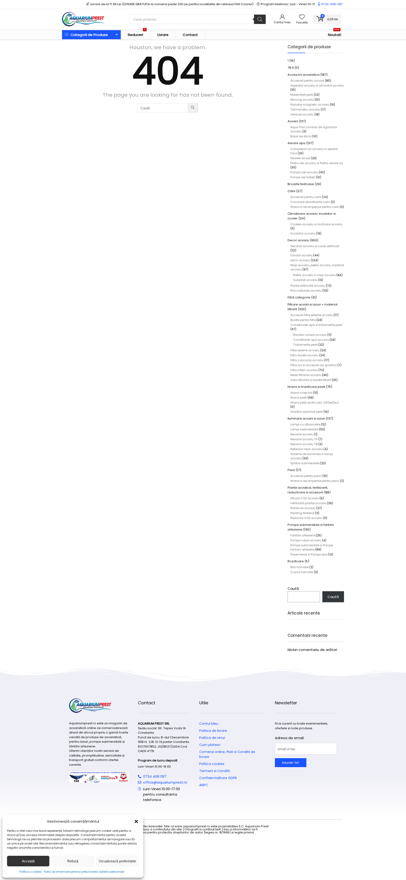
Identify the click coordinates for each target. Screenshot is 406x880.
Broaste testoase (301, 184)
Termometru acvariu (305, 109)
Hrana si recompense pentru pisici (314, 481)
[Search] (260, 19)
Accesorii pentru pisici (306, 476)
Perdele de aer (300, 158)
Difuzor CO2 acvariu (304, 498)
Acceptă (28, 861)
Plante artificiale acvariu (307, 286)
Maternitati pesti (301, 95)
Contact (190, 34)
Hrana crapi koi (301, 393)
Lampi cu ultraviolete (305, 424)
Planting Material (302, 513)
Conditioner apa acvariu (311, 340)
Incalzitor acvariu (303, 233)
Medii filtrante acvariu (305, 375)
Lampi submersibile (304, 429)
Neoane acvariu (301, 434)
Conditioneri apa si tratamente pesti (316, 325)
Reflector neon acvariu (306, 449)
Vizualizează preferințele (117, 861)
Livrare (162, 34)
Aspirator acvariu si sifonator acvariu (317, 85)
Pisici (291, 470)
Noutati (334, 33)
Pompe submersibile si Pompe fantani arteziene (311, 547)
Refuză (72, 861)
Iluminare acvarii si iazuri (306, 418)
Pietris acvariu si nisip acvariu (314, 275)
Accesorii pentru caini (305, 197)
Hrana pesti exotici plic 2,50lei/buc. (315, 402)
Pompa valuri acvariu (305, 540)
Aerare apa (296, 143)
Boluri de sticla (301, 136)
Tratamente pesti (305, 345)
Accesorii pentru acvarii (307, 81)
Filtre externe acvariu (305, 350)
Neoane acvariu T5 (304, 439)
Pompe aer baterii (302, 177)
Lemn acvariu (300, 260)
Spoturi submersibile (305, 463)
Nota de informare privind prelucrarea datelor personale (84, 872)
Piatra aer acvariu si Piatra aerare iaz (316, 163)
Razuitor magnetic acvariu (309, 105)
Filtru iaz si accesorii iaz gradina (313, 365)
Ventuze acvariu (302, 114)
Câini (291, 191)
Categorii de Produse (89, 34)
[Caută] (192, 107)
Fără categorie (299, 297)
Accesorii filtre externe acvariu (311, 315)
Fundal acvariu (301, 255)
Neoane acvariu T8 (304, 444)
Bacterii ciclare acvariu (310, 335)
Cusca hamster (301, 572)
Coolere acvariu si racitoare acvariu (316, 224)
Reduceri (137, 33)
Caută (293, 588)
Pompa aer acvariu (304, 172)
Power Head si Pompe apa (309, 554)
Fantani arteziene (302, 535)
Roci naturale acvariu (306, 291)
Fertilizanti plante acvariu (308, 503)
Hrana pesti (298, 398)
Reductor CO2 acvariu (306, 518)
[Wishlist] (302, 17)
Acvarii (293, 121)
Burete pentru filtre (303, 320)
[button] (136, 821)
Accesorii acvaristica (304, 74)
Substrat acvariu (305, 280)
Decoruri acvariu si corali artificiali (314, 246)
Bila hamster (299, 567)
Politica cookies (31, 872)
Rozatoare (296, 561)
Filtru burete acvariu (304, 355)
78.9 (291, 67)
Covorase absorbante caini (310, 202)
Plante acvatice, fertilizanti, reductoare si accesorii (308, 490)
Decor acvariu (298, 240)
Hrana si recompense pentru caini (314, 207)
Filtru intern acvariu (304, 370)
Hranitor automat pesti (306, 412)
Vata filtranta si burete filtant (310, 380)
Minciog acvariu (302, 100)
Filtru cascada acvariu (307, 360)
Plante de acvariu (303, 508)
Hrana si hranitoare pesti (306, 387)
